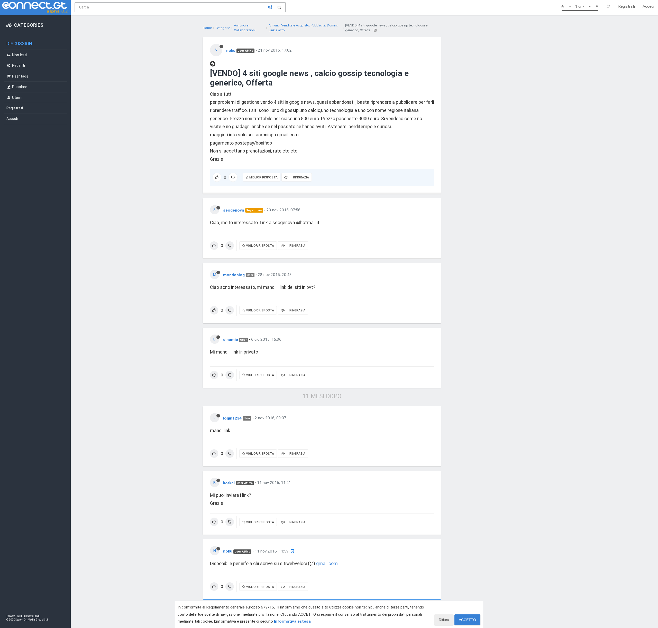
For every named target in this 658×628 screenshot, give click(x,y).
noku (230, 50)
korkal (229, 482)
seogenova (233, 210)
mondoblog (234, 274)
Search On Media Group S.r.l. (32, 619)
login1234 (232, 418)
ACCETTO (467, 620)
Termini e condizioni (28, 615)
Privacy (10, 615)
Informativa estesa (292, 621)
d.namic (230, 339)
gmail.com (327, 563)
